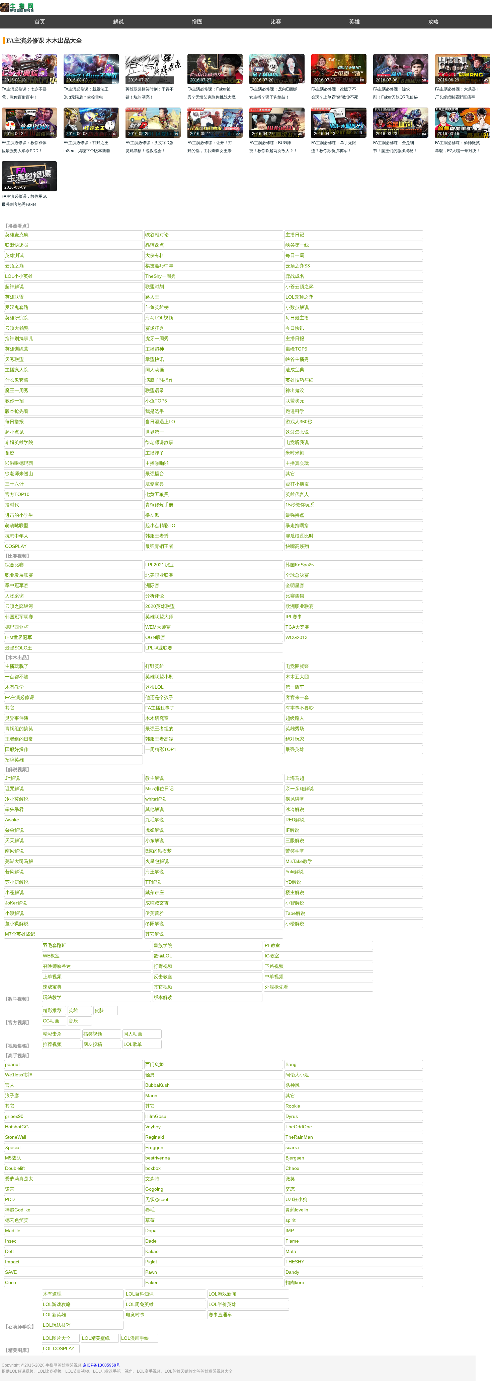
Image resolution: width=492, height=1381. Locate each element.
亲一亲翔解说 (299, 788)
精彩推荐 (52, 1010)
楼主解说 (294, 892)
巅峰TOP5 (296, 349)
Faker (151, 1282)
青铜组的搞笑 (19, 728)
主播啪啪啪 (157, 463)
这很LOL (154, 687)
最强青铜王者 (159, 546)
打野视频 (163, 966)
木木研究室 (157, 718)
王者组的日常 (19, 739)
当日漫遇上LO (160, 421)
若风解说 (14, 871)
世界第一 (154, 432)
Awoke (12, 819)
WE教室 (51, 955)
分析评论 (154, 596)
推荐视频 (52, 1044)
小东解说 (154, 840)
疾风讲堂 (294, 799)
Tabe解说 (295, 913)
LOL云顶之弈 (299, 297)
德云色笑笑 (16, 1220)
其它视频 (163, 987)
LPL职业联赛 (158, 647)
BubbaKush (157, 1085)
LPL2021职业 (159, 564)
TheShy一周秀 (160, 276)
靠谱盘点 (154, 245)
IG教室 (272, 955)
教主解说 (154, 778)
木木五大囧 (297, 676)
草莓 (150, 1220)
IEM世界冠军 (18, 637)
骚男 (150, 1074)
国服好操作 (16, 749)
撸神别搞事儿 (19, 338)
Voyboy (153, 1126)
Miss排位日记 (159, 788)
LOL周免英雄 (140, 1304)
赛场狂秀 (154, 328)
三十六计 (14, 484)
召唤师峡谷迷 (57, 966)
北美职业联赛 (159, 575)
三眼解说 (294, 840)
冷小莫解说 (16, 799)
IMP (289, 1230)
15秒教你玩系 (299, 504)
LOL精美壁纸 (96, 1338)
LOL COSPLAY (58, 1348)
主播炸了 (154, 452)
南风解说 (14, 851)
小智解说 (294, 902)
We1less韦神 (18, 1074)
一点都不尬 (16, 676)
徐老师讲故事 (159, 442)
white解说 (155, 799)
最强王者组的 (159, 728)
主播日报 (294, 338)
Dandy (292, 1272)
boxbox (153, 1168)
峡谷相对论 (157, 234)
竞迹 (9, 452)
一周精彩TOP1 (160, 749)
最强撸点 (294, 515)
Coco (10, 1282)
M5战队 (13, 1157)
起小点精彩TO (160, 525)
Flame (292, 1241)
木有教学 (14, 687)
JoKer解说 (16, 902)
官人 (9, 1085)
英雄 (354, 21)
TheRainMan (299, 1137)
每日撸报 (14, 421)
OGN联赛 (155, 637)
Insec (10, 1241)
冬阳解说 (154, 923)
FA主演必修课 (19, 697)
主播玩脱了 (16, 666)
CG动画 (51, 1020)
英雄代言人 (297, 494)
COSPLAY (15, 546)
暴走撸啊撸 (297, 525)
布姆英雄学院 (19, 442)
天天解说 (14, 840)
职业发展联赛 (19, 575)
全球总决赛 (297, 575)
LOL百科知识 (140, 1294)
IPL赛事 (293, 616)
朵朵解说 (14, 830)
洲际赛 (152, 585)
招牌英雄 (14, 759)
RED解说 (295, 819)
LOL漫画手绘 (135, 1338)
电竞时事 (135, 1314)
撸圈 (197, 21)
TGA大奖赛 (297, 627)
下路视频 (274, 966)
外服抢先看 (276, 987)
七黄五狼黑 (157, 494)
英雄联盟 (14, 297)
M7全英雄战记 (20, 934)
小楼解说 (294, 923)
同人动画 (154, 369)
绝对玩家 (294, 739)
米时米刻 (294, 452)
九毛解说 (154, 819)
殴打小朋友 (297, 484)
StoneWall (15, 1137)
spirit (290, 1220)
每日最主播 (297, 317)
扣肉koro (294, 1282)
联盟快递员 (16, 245)
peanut (12, 1064)
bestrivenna (157, 1157)
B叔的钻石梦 (158, 851)
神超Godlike (17, 1209)
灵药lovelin (296, 1209)
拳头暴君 (14, 809)
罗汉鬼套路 (16, 307)
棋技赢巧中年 (159, 265)
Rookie (292, 1106)
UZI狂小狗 (296, 1199)
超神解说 (14, 286)
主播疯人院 (16, 369)
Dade (151, 1241)
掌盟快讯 (154, 359)
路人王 (152, 297)
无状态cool (156, 1199)
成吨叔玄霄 (157, 902)
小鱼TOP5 (156, 400)
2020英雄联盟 (160, 606)
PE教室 (272, 945)
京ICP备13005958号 (101, 1365)
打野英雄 (154, 666)
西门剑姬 (154, 1064)
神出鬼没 (294, 390)
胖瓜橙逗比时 (299, 536)
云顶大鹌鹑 (16, 328)
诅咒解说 (14, 788)
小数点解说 (297, 307)
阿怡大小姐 (297, 1074)
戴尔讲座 (154, 892)
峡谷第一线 (297, 245)
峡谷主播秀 (297, 359)
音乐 (73, 1020)
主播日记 (294, 234)
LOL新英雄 (54, 1314)
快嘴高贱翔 (297, 546)
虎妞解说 (154, 830)
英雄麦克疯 (16, 234)
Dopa (151, 1230)
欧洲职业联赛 (299, 606)
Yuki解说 (294, 871)
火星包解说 (157, 861)
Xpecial (12, 1147)
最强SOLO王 (18, 647)
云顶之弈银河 (19, 606)
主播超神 (154, 349)
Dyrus (291, 1116)
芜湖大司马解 (19, 861)
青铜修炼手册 (159, 504)
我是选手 (154, 411)
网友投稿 (92, 1044)
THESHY (294, 1261)
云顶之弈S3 (297, 265)
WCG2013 (296, 637)
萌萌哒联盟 (16, 525)
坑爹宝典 (154, 484)
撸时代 (12, 504)
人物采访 (14, 596)
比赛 (275, 21)
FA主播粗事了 (159, 707)
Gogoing (154, 1189)
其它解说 (154, 934)
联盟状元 (294, 400)
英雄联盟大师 (159, 616)
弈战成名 (294, 276)
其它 (290, 473)
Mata (290, 1251)
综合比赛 (14, 564)
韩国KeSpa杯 (299, 564)
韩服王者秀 (157, 536)
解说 (118, 21)
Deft (9, 1251)
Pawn (151, 1272)
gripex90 (14, 1116)
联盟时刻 (154, 286)
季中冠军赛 (16, 585)
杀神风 (292, 1085)
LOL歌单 (133, 1044)
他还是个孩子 (159, 697)
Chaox (292, 1168)
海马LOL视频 (159, 317)
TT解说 (153, 882)
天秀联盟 (14, 359)
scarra (292, 1147)
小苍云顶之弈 (299, 286)
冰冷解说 (294, 809)
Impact (12, 1261)
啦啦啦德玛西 (19, 463)
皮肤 (99, 1010)
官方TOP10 (17, 494)
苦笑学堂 (294, 851)
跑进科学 (294, 411)
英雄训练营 (16, 349)
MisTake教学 (298, 861)
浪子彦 (12, 1095)
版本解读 (163, 997)
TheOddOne (298, 1126)
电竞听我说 (297, 442)
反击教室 (163, 976)
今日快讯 (294, 328)
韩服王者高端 (159, 739)
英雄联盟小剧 (159, 676)
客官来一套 (297, 697)
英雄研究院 (16, 317)
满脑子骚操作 (159, 380)
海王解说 (154, 871)
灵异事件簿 (16, 718)
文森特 (152, 1178)
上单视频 (52, 976)
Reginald (154, 1137)
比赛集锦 (294, 596)
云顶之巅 (14, 265)
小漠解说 (14, 913)
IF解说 (292, 830)
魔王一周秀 (16, 390)
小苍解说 (14, 892)
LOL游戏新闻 (222, 1294)
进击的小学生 (19, 515)
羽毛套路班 (54, 945)
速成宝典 (294, 369)
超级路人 (294, 718)
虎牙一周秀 (157, 338)
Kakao (152, 1251)
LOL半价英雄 (222, 1304)
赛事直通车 (220, 1314)
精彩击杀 (52, 1034)
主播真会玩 (297, 463)
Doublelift (15, 1168)
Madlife (12, 1230)
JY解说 (12, 778)
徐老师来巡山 (19, 473)
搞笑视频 (92, 1034)
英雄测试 (14, 255)
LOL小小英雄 (19, 276)
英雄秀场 (294, 728)
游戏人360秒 (298, 421)
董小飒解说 (16, 923)
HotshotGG (17, 1126)
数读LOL (163, 955)
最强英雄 (294, 749)
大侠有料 (154, 255)
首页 (39, 21)
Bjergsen (294, 1157)
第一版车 (294, 687)
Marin (151, 1095)
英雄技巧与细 (299, 380)
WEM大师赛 (158, 627)
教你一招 (14, 400)
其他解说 (154, 809)
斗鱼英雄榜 (157, 307)
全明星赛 (294, 585)
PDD (10, 1199)
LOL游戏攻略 (57, 1304)
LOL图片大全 (57, 1338)
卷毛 (150, 1209)
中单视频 (274, 976)
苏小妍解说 (16, 882)
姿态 (290, 1189)
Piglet (151, 1261)
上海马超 (294, 778)
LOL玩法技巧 (57, 1325)
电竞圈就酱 (297, 666)
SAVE (11, 1272)
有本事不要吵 (299, 707)
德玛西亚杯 (16, 627)
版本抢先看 (16, 411)
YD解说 (293, 882)
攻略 (433, 21)
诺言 (9, 1189)
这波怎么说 (297, 432)
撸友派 (152, 515)
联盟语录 (154, 390)
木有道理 (52, 1294)
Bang (291, 1064)
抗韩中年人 (16, 536)
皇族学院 (163, 945)
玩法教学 (52, 997)
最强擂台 (154, 473)
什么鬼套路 (16, 380)
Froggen (154, 1147)
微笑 (290, 1178)
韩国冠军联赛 (19, 616)
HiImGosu (155, 1116)
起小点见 (14, 432)
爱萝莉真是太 (19, 1178)
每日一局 (294, 255)
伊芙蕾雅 (154, 913)
